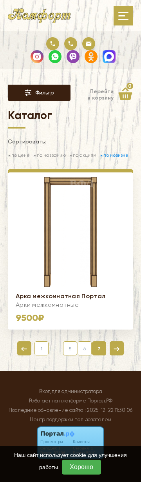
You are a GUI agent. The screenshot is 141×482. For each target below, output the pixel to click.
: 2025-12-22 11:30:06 (108, 410)
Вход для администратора (70, 391)
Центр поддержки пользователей (70, 419)
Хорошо (81, 467)
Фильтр (44, 93)
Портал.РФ (99, 401)
